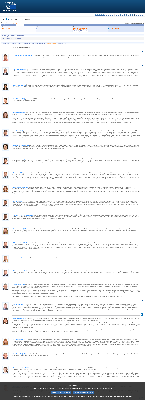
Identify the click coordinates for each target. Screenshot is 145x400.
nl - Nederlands (128, 15)
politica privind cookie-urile (108, 396)
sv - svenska (142, 15)
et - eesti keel (106, 15)
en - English (110, 15)
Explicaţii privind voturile (80, 28)
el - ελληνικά (108, 15)
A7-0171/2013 (6, 28)
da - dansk (102, 15)
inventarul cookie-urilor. (125, 396)
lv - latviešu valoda (120, 15)
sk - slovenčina (136, 15)
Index (4, 19)
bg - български (96, 15)
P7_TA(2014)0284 (114, 28)
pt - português (132, 15)
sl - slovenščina (138, 15)
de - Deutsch (104, 15)
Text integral (27, 19)
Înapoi (11, 19)
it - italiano (118, 15)
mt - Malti (126, 15)
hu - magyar (124, 15)
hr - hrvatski (116, 15)
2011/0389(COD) (12, 23)
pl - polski (130, 15)
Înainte (16, 19)
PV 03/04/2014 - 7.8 (78, 29)
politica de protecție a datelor (90, 396)
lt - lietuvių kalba (122, 15)
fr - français (112, 15)
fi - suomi (140, 15)
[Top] (142, 51)
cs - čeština (100, 15)
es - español (98, 15)
